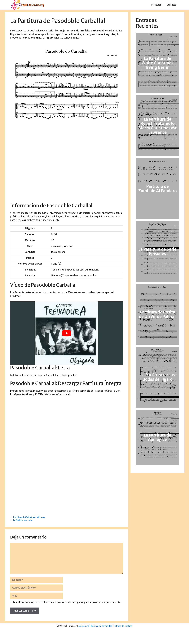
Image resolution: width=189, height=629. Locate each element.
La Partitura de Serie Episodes (157, 251)
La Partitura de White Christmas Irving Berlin (157, 63)
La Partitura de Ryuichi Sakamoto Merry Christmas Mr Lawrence (157, 126)
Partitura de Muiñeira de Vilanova (29, 517)
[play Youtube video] (66, 333)
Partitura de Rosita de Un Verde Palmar (157, 314)
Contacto (171, 4)
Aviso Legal (84, 626)
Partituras (156, 4)
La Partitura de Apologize (157, 437)
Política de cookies (123, 626)
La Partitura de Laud (22, 520)
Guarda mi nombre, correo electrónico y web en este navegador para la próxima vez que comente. (67, 602)
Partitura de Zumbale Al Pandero (157, 188)
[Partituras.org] (27, 4)
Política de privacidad (101, 626)
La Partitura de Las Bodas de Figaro (157, 377)
